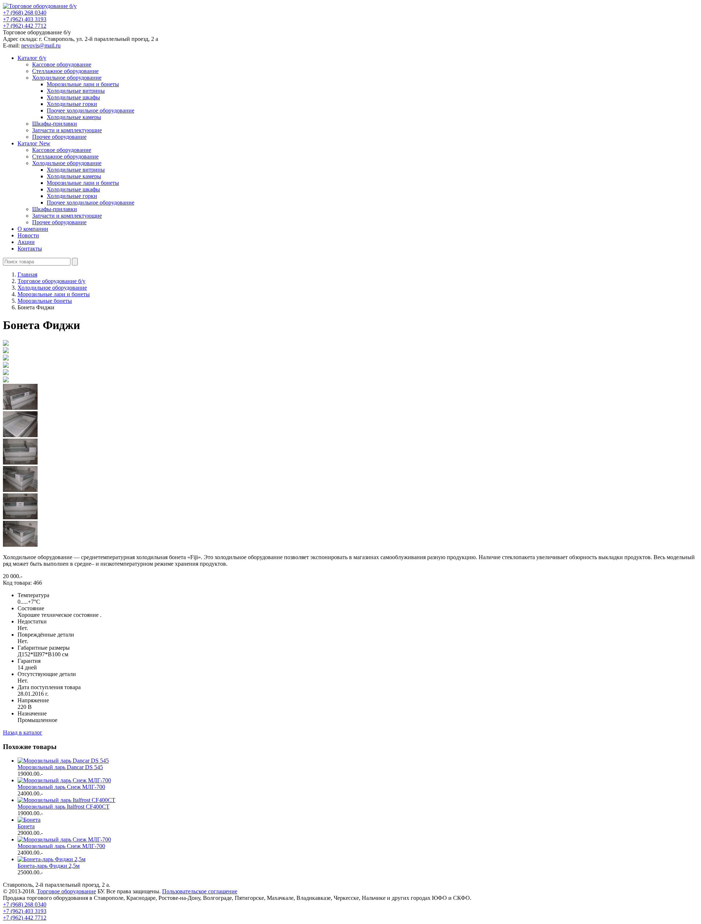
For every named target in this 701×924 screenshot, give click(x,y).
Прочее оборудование (59, 137)
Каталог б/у (32, 58)
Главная (27, 274)
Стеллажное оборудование (65, 71)
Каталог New (34, 143)
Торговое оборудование (66, 891)
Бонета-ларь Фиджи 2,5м (49, 866)
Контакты (30, 248)
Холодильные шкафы (73, 97)
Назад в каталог (22, 732)
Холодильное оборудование (66, 78)
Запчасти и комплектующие (67, 130)
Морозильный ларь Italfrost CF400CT (64, 806)
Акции (26, 242)
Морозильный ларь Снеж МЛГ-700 (61, 787)
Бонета (26, 826)
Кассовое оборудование (61, 64)
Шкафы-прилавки (54, 124)
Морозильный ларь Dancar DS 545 (60, 767)
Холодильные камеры (74, 117)
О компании (33, 229)
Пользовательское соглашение (199, 891)
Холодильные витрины (76, 91)
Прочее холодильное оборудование (90, 110)
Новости (28, 235)
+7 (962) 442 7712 (24, 26)
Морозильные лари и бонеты (83, 84)
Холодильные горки (72, 104)
